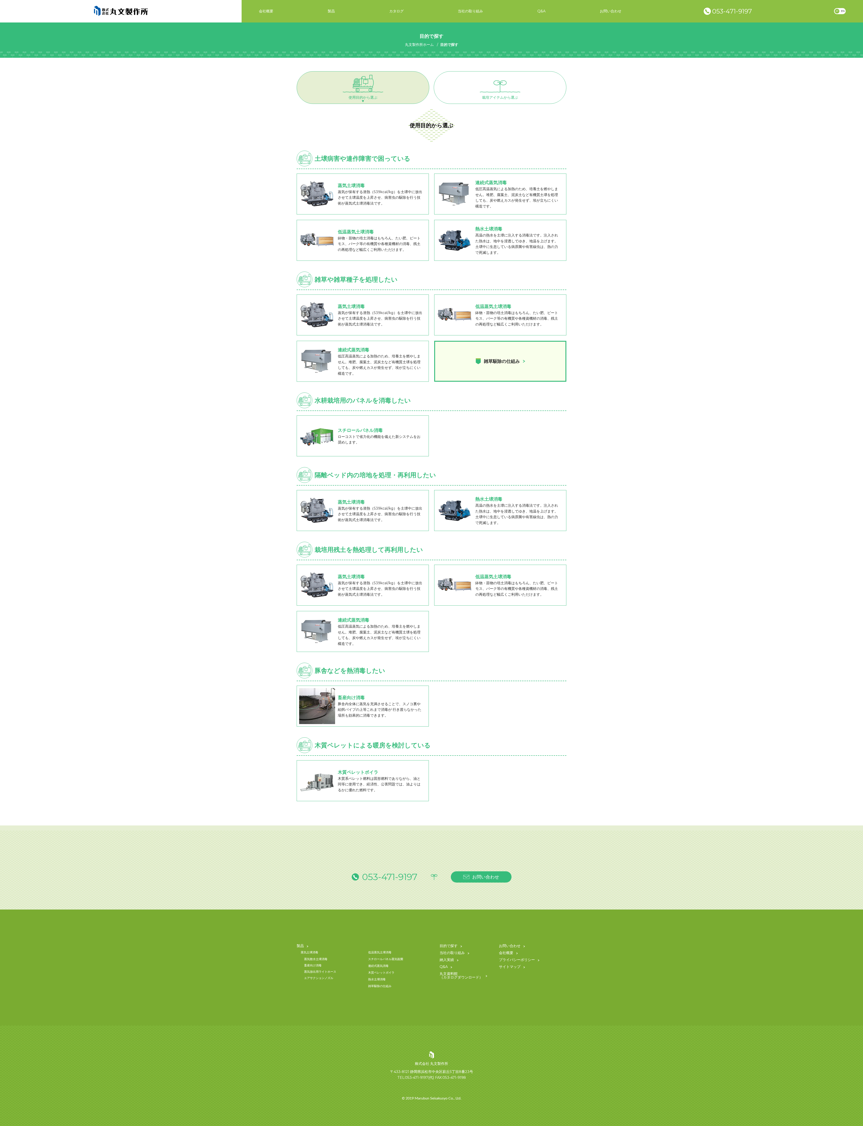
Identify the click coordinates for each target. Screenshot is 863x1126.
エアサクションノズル (318, 978)
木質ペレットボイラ (381, 972)
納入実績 (447, 960)
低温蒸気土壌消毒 (379, 952)
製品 (331, 11)
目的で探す (449, 946)
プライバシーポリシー (517, 960)
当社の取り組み (470, 11)
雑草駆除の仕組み (379, 986)
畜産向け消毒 (313, 965)
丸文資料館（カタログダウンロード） (461, 975)
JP (837, 11)
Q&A (541, 11)
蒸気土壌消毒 (309, 952)
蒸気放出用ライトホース (320, 971)
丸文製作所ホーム (419, 44)
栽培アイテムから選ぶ (500, 97)
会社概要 (266, 11)
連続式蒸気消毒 (378, 966)
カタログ (396, 11)
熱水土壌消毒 (377, 979)
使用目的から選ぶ (363, 97)
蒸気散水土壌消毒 (315, 959)
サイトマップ (509, 967)
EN (843, 11)
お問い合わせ (610, 11)
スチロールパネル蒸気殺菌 (385, 959)
